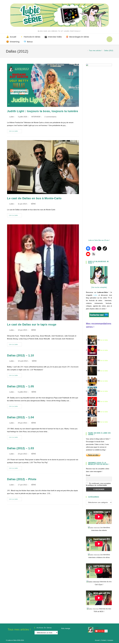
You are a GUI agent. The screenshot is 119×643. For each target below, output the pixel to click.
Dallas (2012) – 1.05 (20, 386)
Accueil (97, 640)
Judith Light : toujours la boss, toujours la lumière (42, 111)
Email (88, 475)
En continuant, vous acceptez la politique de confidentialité (98, 484)
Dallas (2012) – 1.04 (20, 417)
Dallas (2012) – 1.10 (20, 355)
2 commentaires (50, 117)
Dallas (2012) (108, 50)
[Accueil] (86, 50)
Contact (103, 640)
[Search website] (109, 39)
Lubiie (11, 117)
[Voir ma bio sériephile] (99, 287)
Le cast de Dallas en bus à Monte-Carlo (34, 198)
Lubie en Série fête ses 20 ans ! (99, 240)
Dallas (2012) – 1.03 (20, 448)
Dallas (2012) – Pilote (21, 479)
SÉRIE (33, 204)
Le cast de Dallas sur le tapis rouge (31, 324)
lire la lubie (104, 340)
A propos (110, 640)
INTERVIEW (35, 117)
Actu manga (65, 628)
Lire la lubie (15, 131)
